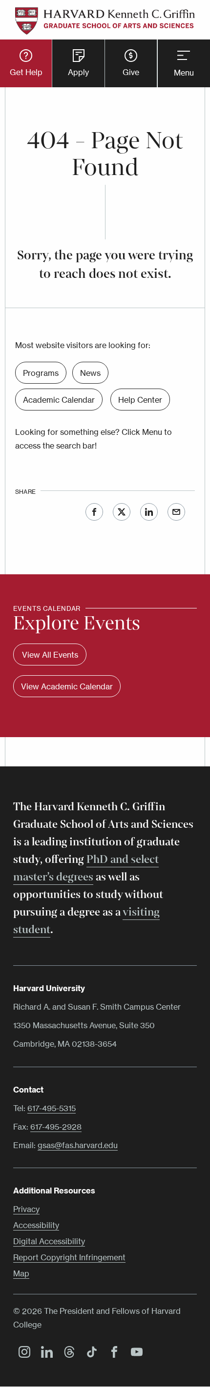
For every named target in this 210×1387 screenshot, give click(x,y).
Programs (41, 373)
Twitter (121, 512)
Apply (78, 72)
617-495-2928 (56, 1127)
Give (131, 72)
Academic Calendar (59, 400)
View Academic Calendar (67, 686)
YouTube (134, 1353)
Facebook (94, 512)
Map (21, 1273)
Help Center (140, 400)
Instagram (22, 1353)
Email (176, 512)
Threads (67, 1353)
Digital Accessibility (49, 1241)
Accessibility (36, 1225)
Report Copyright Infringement (69, 1257)
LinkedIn (149, 512)
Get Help (26, 72)
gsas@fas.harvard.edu (78, 1145)
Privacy (26, 1209)
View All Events (50, 655)
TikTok (89, 1353)
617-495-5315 (51, 1108)
